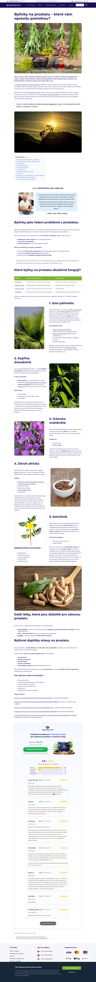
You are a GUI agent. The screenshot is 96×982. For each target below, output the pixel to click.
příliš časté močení (70, 347)
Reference (62, 5)
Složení (40, 5)
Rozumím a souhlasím (71, 968)
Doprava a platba (15, 961)
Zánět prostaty (57, 445)
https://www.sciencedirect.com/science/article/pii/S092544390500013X (35, 711)
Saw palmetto (18, 282)
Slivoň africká (18, 292)
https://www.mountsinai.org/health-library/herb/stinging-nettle (33, 707)
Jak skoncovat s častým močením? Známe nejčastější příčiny (32, 938)
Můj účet (85, 1)
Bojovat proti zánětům (60, 333)
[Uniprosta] (14, 5)
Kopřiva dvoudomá (19, 285)
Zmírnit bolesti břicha (24, 490)
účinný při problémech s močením (35, 382)
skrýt (27, 157)
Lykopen (20, 635)
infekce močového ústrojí (50, 94)
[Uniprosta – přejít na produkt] (63, 748)
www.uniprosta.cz (46, 951)
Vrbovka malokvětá (19, 288)
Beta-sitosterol (22, 629)
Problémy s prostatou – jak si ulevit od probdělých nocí (31, 936)
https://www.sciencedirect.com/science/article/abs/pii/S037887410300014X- (37, 702)
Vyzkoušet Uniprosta (34, 749)
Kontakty (70, 5)
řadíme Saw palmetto (74, 310)
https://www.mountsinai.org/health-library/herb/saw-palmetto (33, 698)
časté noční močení (34, 92)
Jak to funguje (31, 5)
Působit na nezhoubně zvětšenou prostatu (31, 482)
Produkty (79, 5)
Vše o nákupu (78, 1)
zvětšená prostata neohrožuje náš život (28, 84)
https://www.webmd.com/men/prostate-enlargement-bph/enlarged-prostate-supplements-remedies (45, 715)
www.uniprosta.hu (47, 959)
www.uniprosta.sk (46, 955)
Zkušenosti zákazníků (17, 958)
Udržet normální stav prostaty (62, 329)
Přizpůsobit (71, 972)
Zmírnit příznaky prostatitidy (26, 484)
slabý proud (21, 386)
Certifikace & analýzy (50, 5)
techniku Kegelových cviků (51, 104)
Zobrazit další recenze (48, 923)
